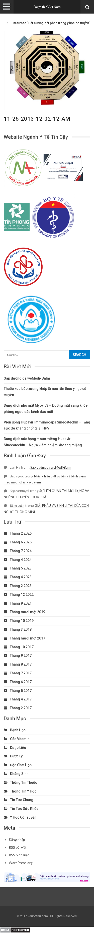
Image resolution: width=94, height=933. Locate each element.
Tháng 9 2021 (21, 603)
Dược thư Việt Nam (47, 7)
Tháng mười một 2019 (27, 612)
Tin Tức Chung (21, 800)
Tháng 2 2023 (21, 586)
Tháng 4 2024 (21, 560)
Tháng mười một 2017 (27, 638)
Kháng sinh (19, 774)
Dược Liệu (18, 748)
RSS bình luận (19, 855)
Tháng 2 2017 (21, 708)
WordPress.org (21, 862)
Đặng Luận (17, 506)
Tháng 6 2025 (21, 542)
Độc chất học (21, 765)
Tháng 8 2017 (21, 664)
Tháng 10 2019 (22, 621)
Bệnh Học (18, 730)
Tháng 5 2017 (21, 691)
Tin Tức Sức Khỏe (24, 809)
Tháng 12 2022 (22, 595)
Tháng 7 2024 (21, 551)
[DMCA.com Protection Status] (15, 929)
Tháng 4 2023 (21, 577)
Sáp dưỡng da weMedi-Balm (27, 378)
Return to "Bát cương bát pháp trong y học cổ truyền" (51, 23)
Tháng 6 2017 (21, 682)
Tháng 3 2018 (21, 629)
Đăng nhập (17, 839)
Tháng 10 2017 (22, 647)
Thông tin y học (23, 791)
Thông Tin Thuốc (23, 782)
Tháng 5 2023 (21, 568)
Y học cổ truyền (23, 817)
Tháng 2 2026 (21, 533)
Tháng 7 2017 (21, 673)
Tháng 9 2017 (21, 656)
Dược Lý (16, 756)
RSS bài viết (18, 847)
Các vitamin (20, 739)
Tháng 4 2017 (21, 699)
